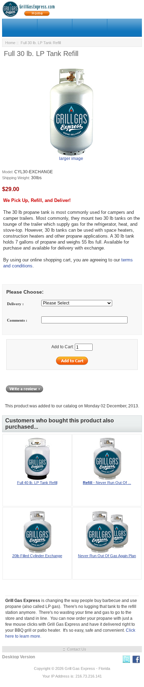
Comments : (17, 320)
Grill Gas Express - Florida (87, 668)
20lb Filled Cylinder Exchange (37, 556)
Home (10, 43)
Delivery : (15, 304)
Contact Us (76, 649)
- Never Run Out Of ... (107, 483)
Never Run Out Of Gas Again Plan (107, 556)
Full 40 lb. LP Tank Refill (37, 483)
